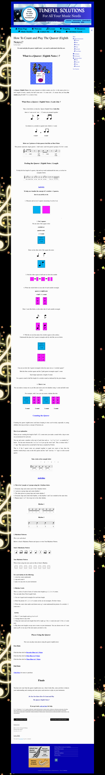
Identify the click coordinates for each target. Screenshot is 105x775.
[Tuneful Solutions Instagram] (56, 760)
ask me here (43, 706)
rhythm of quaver (42, 711)
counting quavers (46, 709)
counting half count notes (38, 709)
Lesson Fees (56, 751)
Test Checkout (76, 69)
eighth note (52, 709)
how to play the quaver (57, 710)
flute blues (66, 709)
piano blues (64, 710)
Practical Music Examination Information (59, 719)
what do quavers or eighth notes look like (53, 711)
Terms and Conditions (59, 753)
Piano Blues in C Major (33, 659)
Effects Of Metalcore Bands (20, 719)
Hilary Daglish (17, 44)
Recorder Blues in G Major (34, 652)
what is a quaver (64, 711)
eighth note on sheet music (59, 709)
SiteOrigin (65, 770)
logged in (21, 738)
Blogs (74, 36)
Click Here (17, 672)
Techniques (19, 709)
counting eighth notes (29, 709)
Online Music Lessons (59, 749)
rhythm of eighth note (35, 711)
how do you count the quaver (37, 710)
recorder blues (27, 711)
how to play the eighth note (48, 710)
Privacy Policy (57, 755)
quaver (15, 711)
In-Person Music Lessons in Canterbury (62, 747)
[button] (91, 30)
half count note (16, 710)
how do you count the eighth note (26, 710)
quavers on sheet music (21, 711)
